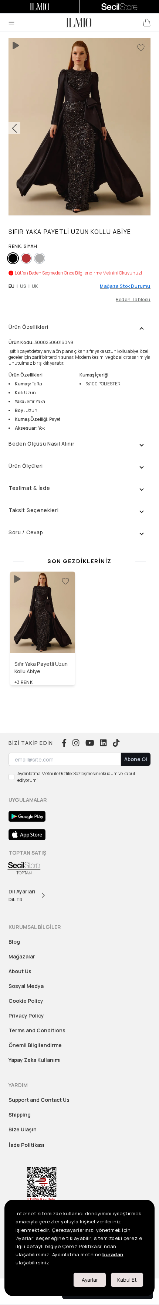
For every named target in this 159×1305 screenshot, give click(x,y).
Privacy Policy (26, 1015)
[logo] (78, 22)
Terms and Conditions (37, 1030)
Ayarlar (90, 1279)
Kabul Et (127, 1279)
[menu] (11, 22)
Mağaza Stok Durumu (125, 286)
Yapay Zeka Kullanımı (35, 1059)
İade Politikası (26, 1144)
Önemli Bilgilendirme (35, 1045)
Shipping (20, 1114)
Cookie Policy (26, 1000)
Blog (14, 941)
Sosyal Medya (26, 985)
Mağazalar (22, 956)
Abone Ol (135, 759)
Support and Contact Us (39, 1099)
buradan (113, 1254)
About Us (20, 971)
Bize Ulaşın (23, 1129)
